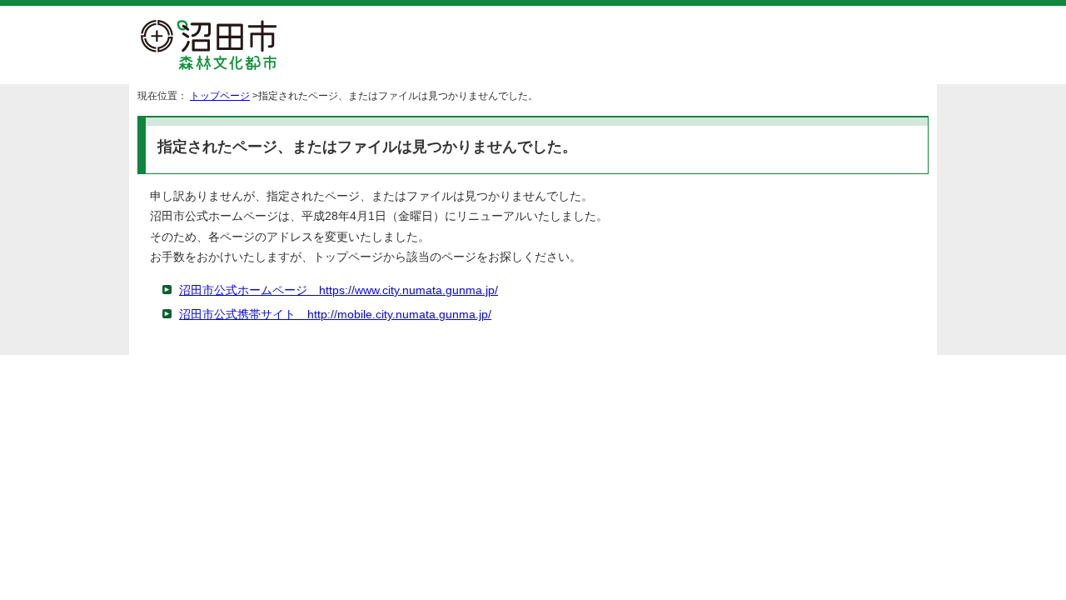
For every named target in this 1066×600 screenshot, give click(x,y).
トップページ (220, 96)
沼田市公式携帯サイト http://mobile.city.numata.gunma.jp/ (335, 314)
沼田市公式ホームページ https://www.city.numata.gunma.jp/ (338, 290)
